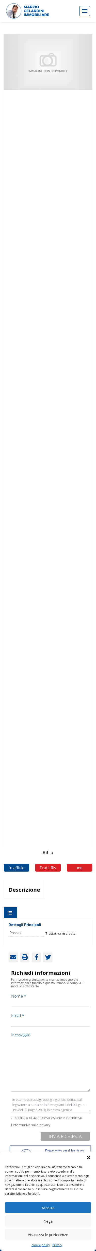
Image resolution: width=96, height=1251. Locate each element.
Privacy (57, 1245)
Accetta (48, 1207)
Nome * (18, 996)
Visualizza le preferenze (48, 1234)
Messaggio (21, 1035)
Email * (17, 1015)
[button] (88, 1157)
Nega (48, 1221)
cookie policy (41, 1245)
